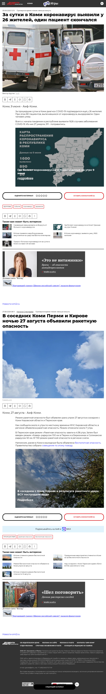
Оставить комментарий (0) (84, 196)
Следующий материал (55, 687)
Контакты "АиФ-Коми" (85, 643)
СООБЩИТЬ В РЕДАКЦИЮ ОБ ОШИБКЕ (78, 646)
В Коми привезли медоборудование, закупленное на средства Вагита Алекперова (32, 234)
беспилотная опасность (87, 443)
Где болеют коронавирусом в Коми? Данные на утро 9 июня (55, 171)
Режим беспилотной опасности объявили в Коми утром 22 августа (31, 565)
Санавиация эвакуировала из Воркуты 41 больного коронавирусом (30, 226)
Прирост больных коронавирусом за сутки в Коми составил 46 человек (32, 243)
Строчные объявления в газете (48, 646)
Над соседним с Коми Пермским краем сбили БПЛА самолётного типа (82, 565)
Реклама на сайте (49, 643)
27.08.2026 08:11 (8, 312)
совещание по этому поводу (57, 445)
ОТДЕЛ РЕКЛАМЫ (26, 646)
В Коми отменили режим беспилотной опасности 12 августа (29, 573)
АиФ (17, 93)
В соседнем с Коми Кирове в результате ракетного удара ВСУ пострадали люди (58, 493)
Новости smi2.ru (11, 304)
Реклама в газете (67, 643)
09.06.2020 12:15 (8, 11)
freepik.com (7, 400)
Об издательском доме (29, 643)
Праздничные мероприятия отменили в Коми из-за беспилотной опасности (82, 556)
